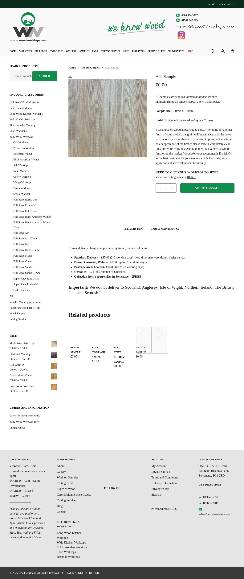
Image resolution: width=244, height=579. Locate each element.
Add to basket (207, 188)
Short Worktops (18, 131)
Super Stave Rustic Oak (26, 278)
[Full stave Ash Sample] (99, 333)
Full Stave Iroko (22, 244)
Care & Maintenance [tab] (165, 228)
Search (44, 76)
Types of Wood (66, 488)
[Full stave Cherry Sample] (121, 333)
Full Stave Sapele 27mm (26, 272)
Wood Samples (18, 313)
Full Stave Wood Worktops (24, 102)
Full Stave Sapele (22, 267)
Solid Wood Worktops (21, 136)
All (11, 296)
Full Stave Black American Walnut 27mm (32, 225)
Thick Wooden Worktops (23, 125)
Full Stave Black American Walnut (32, 216)
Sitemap (156, 494)
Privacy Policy (160, 488)
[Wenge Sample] (143, 333)
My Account (158, 466)
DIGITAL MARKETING (74, 573)
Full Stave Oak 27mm (25, 211)
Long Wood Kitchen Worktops (26, 113)
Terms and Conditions (164, 477)
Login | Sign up (160, 471)
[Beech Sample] (77, 333)
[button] (70, 76)
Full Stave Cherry (23, 261)
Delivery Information (164, 483)
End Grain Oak (21, 290)
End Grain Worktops (21, 108)
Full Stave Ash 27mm (25, 238)
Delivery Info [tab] (133, 228)
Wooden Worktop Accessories (25, 302)
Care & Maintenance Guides (25, 415)
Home (72, 67)
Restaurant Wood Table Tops (25, 307)
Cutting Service (18, 319)
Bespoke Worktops (68, 556)
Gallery (61, 471)
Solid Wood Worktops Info (24, 421)
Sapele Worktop (21, 193)
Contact (61, 511)
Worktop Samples (67, 477)
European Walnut (22, 153)
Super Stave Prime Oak (26, 284)
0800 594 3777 (210, 496)
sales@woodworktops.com (215, 514)
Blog (60, 506)
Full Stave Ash (21, 232)
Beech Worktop (21, 188)
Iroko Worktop (21, 171)
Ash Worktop (20, 165)
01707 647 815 (210, 503)
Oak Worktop (20, 142)
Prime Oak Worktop (24, 148)
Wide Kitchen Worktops (22, 119)
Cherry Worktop (22, 176)
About (60, 466)
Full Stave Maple (22, 255)
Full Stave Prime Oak (25, 205)
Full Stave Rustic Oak (25, 199)
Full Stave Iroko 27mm (26, 250)
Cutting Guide (17, 427)
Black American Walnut (26, 159)
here (191, 177)
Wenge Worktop (22, 182)
